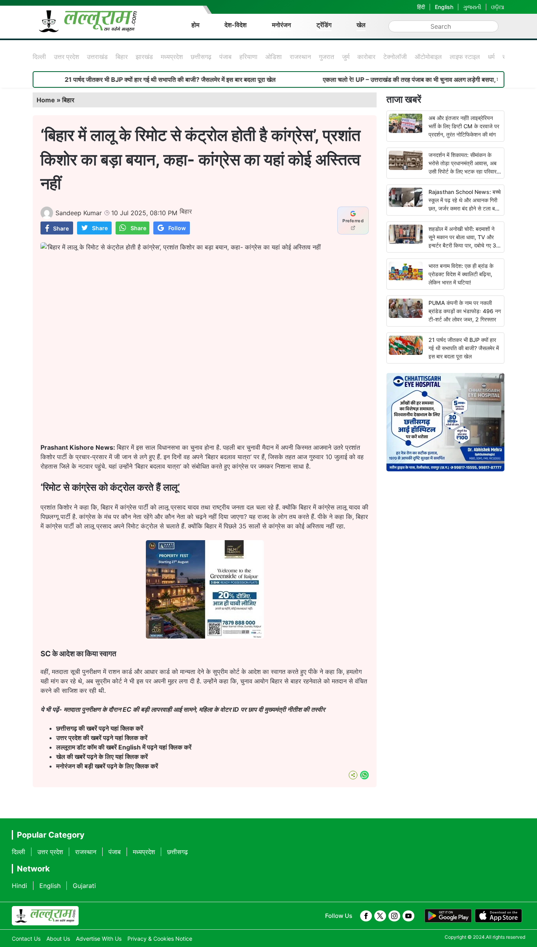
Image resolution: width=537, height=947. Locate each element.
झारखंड (144, 57)
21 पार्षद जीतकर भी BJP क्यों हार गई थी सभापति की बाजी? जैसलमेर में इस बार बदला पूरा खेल (146, 79)
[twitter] (380, 916)
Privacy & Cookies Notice (159, 938)
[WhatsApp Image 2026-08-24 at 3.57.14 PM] (205, 636)
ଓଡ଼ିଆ (497, 7)
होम (195, 25)
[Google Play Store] (448, 916)
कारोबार (366, 57)
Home (46, 100)
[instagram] (394, 916)
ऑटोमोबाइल (428, 57)
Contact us (26, 938)
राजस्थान (300, 57)
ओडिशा (273, 57)
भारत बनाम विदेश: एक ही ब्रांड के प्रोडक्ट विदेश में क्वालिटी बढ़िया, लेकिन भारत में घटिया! (460, 274)
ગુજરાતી (472, 7)
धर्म (491, 57)
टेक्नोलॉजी (395, 57)
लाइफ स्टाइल (465, 57)
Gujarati (84, 886)
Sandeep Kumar (78, 213)
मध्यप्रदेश (172, 57)
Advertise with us (98, 938)
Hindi (19, 886)
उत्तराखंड (97, 57)
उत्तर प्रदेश (66, 57)
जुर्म (345, 57)
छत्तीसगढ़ (201, 57)
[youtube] (408, 916)
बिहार (122, 57)
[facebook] (366, 916)
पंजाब (225, 57)
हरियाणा (248, 57)
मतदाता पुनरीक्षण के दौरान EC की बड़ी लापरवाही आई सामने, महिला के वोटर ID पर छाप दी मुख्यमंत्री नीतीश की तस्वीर (193, 709)
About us (58, 938)
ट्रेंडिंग (323, 25)
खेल (361, 25)
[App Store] (498, 916)
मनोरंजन (281, 25)
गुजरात (326, 57)
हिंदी (421, 7)
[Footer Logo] (45, 916)
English (444, 7)
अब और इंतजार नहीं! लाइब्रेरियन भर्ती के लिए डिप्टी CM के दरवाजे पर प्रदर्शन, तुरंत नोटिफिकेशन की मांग (463, 126)
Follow (177, 228)
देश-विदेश (235, 25)
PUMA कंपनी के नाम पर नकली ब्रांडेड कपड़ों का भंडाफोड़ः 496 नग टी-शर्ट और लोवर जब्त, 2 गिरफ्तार (464, 311)
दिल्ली (39, 57)
